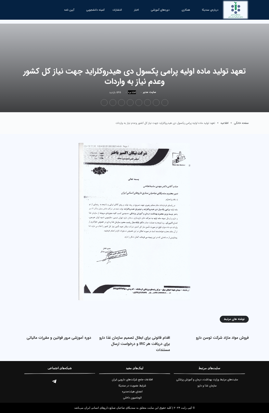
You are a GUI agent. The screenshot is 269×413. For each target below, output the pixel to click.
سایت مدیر (149, 92)
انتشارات (117, 10)
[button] (34, 9)
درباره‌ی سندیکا (210, 10)
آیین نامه (69, 10)
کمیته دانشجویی (95, 10)
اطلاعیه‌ (132, 92)
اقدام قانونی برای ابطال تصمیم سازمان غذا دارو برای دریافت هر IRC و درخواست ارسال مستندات (134, 344)
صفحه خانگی (241, 123)
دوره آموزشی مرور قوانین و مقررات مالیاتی (59, 338)
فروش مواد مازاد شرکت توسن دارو (222, 338)
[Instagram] (65, 381)
